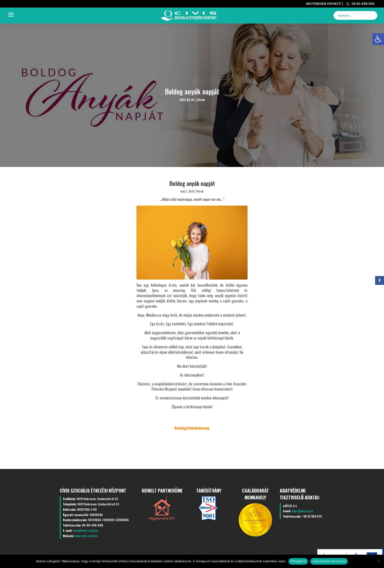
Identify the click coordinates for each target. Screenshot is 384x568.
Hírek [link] (201, 99)
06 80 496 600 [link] (362, 4)
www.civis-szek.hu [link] (86, 535)
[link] (378, 39)
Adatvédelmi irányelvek (329, 561)
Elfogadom (298, 561)
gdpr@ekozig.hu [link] (302, 510)
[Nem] (378, 561)
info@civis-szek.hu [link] (85, 530)
